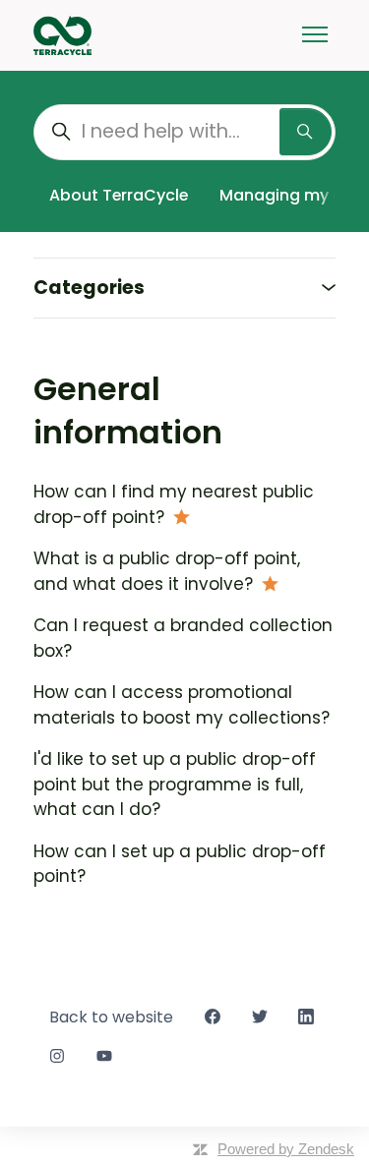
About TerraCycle (118, 195)
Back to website (111, 1017)
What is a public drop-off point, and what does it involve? (166, 571)
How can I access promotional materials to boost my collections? (181, 704)
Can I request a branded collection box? (183, 638)
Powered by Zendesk (285, 1148)
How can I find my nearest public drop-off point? (173, 504)
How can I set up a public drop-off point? (179, 864)
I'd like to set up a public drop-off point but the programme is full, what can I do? (174, 784)
